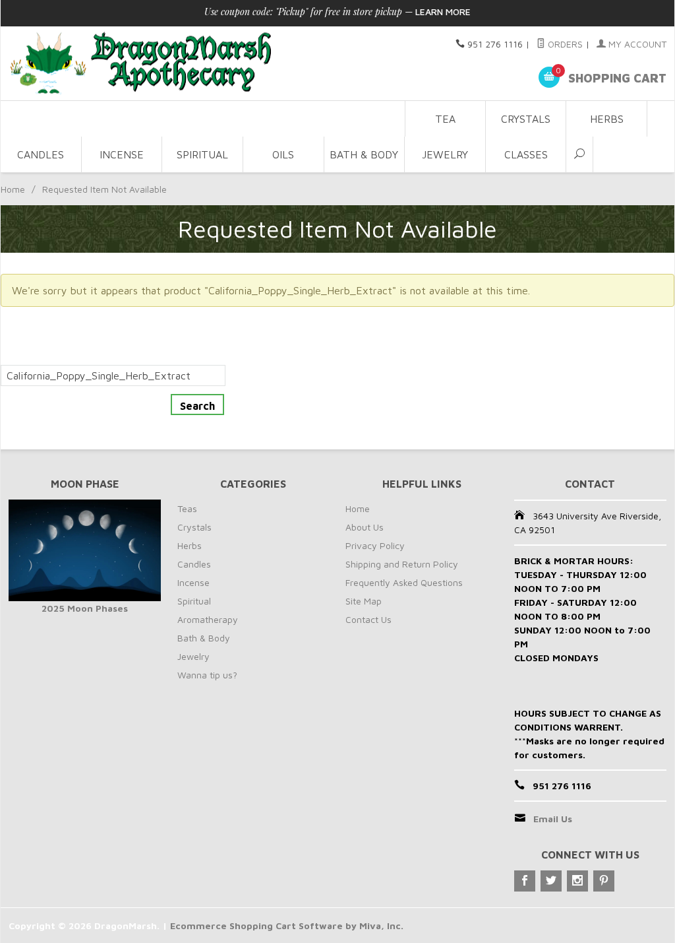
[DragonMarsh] (203, 63)
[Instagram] (577, 881)
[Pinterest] (603, 881)
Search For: (28, 357)
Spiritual (202, 154)
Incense (122, 154)
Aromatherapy (207, 619)
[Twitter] (551, 881)
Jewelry (445, 154)
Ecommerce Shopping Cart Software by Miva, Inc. (286, 925)
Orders (564, 43)
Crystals (525, 119)
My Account (636, 43)
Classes (526, 154)
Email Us (552, 818)
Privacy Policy (375, 545)
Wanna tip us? (207, 674)
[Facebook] (524, 881)
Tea (445, 119)
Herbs (607, 119)
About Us (364, 527)
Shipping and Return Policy (401, 563)
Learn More (443, 11)
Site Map (363, 600)
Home (13, 189)
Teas (187, 508)
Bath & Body (364, 154)
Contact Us (368, 619)
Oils (283, 154)
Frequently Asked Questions (404, 582)
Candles (40, 154)
